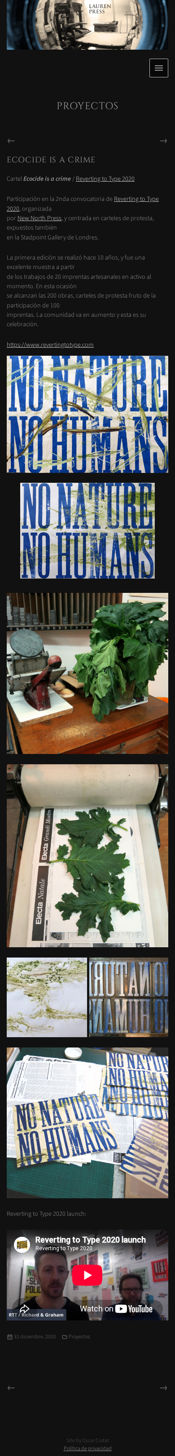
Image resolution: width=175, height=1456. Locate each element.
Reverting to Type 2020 (105, 178)
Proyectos (79, 1337)
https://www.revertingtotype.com (50, 344)
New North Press (39, 218)
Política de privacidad (88, 1448)
